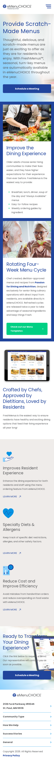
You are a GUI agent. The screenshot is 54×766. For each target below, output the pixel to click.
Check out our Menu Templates (22, 328)
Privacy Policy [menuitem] (11, 755)
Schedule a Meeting (27, 88)
